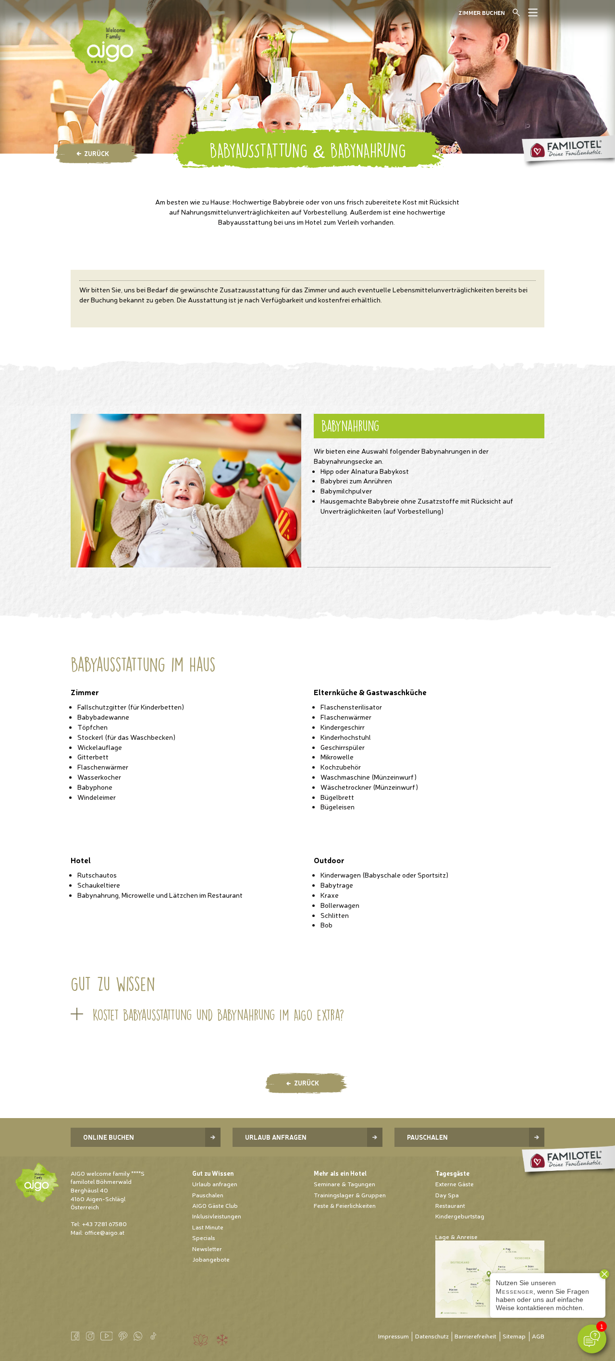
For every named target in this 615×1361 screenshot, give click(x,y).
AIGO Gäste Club (215, 1205)
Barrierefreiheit (475, 1336)
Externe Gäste (454, 1184)
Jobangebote (211, 1259)
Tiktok (152, 1336)
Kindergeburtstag (459, 1216)
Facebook (75, 1336)
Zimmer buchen (481, 12)
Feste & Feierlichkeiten (345, 1205)
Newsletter (207, 1248)
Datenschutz (432, 1336)
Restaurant (450, 1205)
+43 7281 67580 (104, 1223)
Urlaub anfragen (276, 1137)
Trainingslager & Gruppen (350, 1195)
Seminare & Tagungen (344, 1184)
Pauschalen (427, 1137)
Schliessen (526, 15)
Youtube (106, 1336)
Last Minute (207, 1227)
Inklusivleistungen (216, 1216)
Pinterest (123, 1336)
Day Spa (447, 1195)
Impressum (393, 1336)
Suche (516, 12)
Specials (203, 1237)
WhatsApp (138, 1336)
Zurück (96, 153)
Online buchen (108, 1137)
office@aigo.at (104, 1232)
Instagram (90, 1336)
